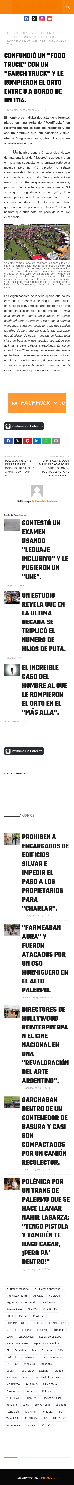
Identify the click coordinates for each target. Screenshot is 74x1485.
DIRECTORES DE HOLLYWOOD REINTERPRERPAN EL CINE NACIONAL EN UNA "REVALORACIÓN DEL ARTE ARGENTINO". (45, 1045)
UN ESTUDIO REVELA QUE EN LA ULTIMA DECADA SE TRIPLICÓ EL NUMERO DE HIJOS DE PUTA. (44, 622)
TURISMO (31, 1418)
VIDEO (46, 1425)
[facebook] (26, 18)
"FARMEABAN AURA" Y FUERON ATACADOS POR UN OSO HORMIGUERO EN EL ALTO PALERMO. (45, 959)
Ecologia (42, 1330)
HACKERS (12, 1357)
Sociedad (61, 1405)
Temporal (47, 1412)
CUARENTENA (57, 1323)
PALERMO (31, 1384)
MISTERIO (27, 1371)
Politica (46, 1391)
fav (34, 1350)
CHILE (9, 1316)
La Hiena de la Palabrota (44, 501)
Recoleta (11, 1405)
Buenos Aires (14, 1309)
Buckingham (50, 1303)
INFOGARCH (49, 1478)
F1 (7, 1350)
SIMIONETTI (42, 1405)
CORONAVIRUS (15, 1323)
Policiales (31, 1391)
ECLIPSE (26, 1330)
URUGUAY (59, 1418)
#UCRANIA (55, 1296)
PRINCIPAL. (32, 1398)
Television (30, 1412)
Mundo (58, 1371)
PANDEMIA (50, 1384)
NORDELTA (13, 1384)
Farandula (21, 1350)
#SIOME (38, 1296)
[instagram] (42, 18)
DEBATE (11, 1330)
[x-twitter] (34, 18)
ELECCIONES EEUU (50, 1337)
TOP (61, 1412)
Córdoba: (38, 1316)
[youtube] (49, 18)
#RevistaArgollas (16, 1296)
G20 (60, 1350)
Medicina (29, 1364)
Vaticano (30, 1425)
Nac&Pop (12, 1377)
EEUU (9, 1337)
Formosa (47, 1350)
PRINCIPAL (22, 33)
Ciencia (23, 1316)
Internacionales (52, 1357)
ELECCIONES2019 (17, 1343)
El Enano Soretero (15, 773)
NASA (26, 1377)
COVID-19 (37, 1323)
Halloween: (30, 1357)
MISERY (11, 1371)
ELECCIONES (26, 1337)
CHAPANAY (50, 1309)
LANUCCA (12, 1364)
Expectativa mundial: (46, 1343)
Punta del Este (52, 1398)
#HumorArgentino (17, 1289)
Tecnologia (12, 1412)
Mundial (44, 1371)
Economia (58, 1330)
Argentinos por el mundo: (21, 1303)
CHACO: (32, 1309)
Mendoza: (46, 1364)
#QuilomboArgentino (47, 1289)
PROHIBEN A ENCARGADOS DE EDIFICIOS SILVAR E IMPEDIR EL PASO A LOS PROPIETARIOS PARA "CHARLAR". (45, 873)
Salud (26, 1405)
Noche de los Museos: (49, 1377)
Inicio (10, 33)
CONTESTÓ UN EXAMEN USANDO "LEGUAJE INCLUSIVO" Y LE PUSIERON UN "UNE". (45, 550)
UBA (45, 1418)
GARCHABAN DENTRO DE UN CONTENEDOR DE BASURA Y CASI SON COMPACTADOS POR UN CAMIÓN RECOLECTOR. (45, 1131)
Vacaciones (13, 1425)
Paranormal (13, 1391)
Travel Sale (12, 1418)
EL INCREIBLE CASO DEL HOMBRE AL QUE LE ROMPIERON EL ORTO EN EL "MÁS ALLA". (44, 690)
